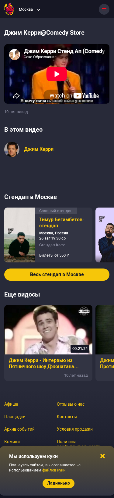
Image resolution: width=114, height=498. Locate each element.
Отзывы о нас (71, 404)
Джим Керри (39, 149)
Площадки (15, 416)
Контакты (67, 416)
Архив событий (19, 429)
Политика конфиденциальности (78, 444)
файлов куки (54, 470)
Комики (12, 441)
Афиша (11, 404)
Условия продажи (75, 429)
